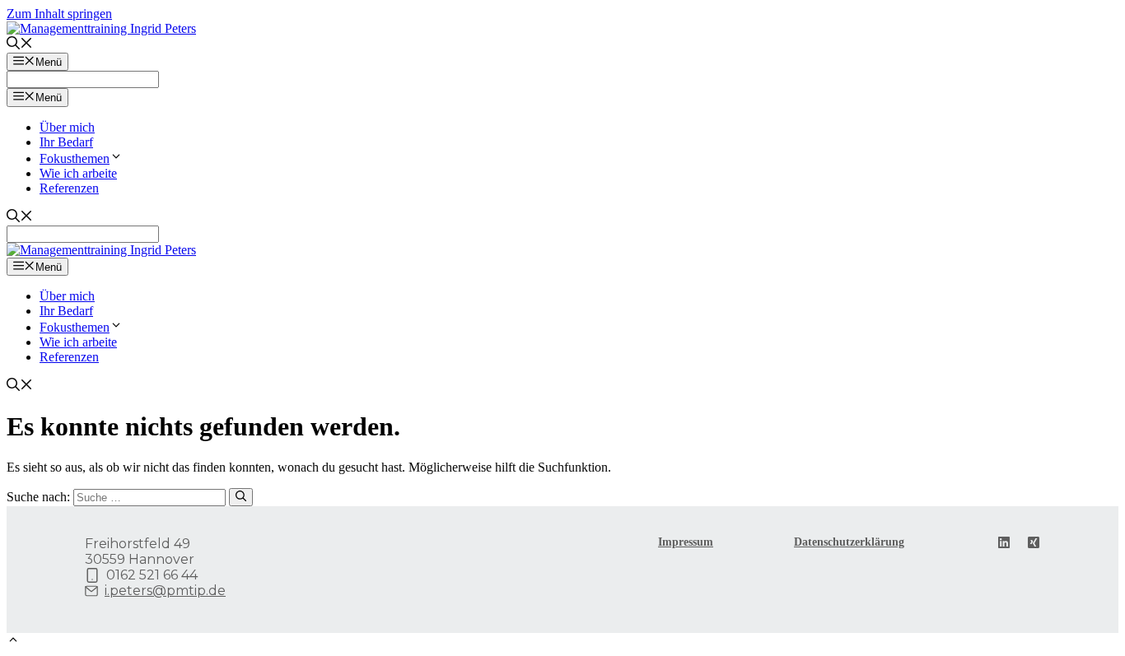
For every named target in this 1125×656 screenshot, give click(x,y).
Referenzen (69, 188)
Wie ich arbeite (78, 173)
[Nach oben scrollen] (13, 642)
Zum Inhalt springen (59, 14)
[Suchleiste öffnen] (20, 45)
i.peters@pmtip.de (165, 590)
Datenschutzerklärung (849, 542)
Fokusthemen (75, 158)
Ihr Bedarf (66, 142)
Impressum (685, 542)
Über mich (67, 127)
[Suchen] (241, 497)
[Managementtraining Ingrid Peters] (101, 250)
